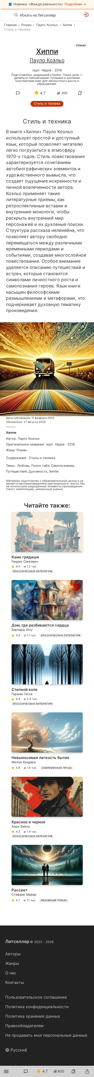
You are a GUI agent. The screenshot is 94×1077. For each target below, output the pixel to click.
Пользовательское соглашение (36, 997)
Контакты (14, 982)
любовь (23, 466)
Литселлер (29, 941)
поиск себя (40, 466)
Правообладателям (24, 1025)
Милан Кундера (24, 762)
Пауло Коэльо (47, 60)
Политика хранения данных (32, 1016)
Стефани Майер (24, 894)
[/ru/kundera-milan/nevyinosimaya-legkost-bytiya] (47, 742)
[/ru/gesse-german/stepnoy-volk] (47, 676)
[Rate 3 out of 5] (40, 131)
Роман (81, 45)
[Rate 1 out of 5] (19, 131)
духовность (38, 471)
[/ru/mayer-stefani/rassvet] (47, 874)
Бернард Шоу (22, 630)
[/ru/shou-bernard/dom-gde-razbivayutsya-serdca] (47, 609)
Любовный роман (54, 900)
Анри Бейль (21, 826)
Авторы (13, 953)
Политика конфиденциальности (37, 1006)
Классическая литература (33, 571)
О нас (10, 972)
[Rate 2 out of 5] (29, 131)
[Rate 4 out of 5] (50, 131)
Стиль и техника (47, 103)
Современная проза (57, 767)
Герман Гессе (22, 694)
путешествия (16, 471)
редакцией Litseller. (48, 74)
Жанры (12, 963)
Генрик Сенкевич (25, 561)
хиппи (54, 471)
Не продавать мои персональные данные (46, 1035)
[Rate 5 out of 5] (61, 131)
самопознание (62, 466)
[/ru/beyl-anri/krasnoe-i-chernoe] (47, 808)
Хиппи (11, 432)
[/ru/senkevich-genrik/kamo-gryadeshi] (47, 543)
